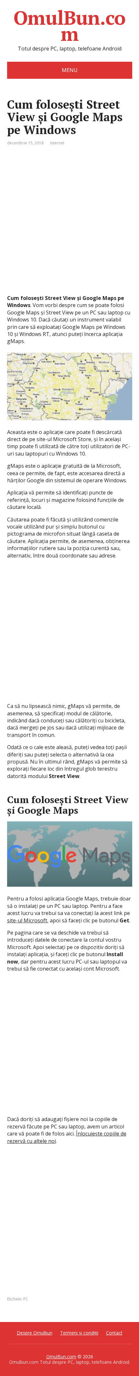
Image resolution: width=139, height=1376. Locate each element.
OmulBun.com (69, 26)
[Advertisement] (69, 225)
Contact (114, 1333)
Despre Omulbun (34, 1333)
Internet (57, 143)
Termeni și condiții (79, 1333)
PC (25, 1299)
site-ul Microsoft (27, 920)
